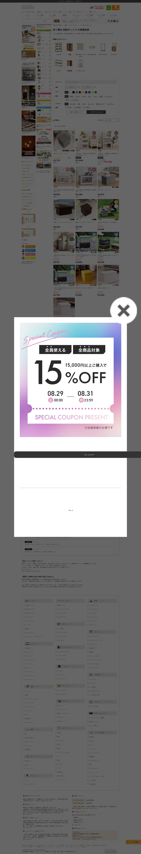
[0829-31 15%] (70, 380)
